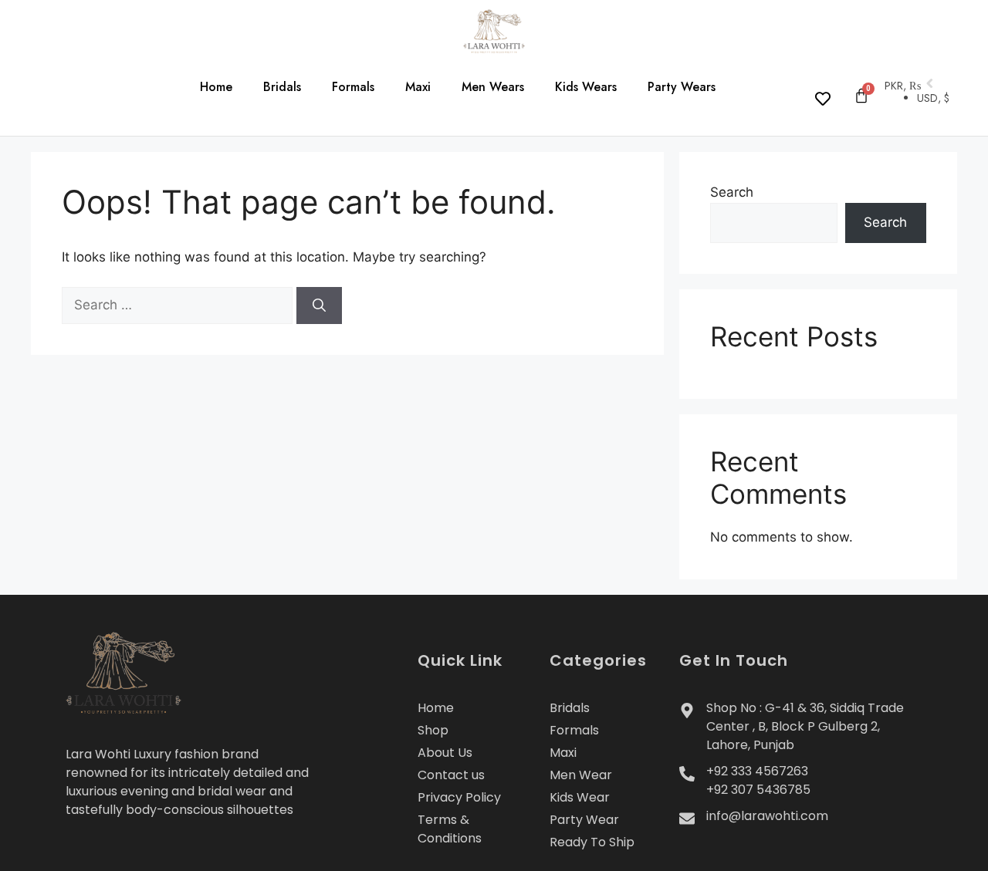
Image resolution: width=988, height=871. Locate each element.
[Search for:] (179, 304)
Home (216, 87)
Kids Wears (586, 87)
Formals (353, 87)
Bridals (282, 87)
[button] (57, 91)
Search (731, 192)
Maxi (418, 87)
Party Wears (682, 87)
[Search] (319, 305)
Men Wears (493, 87)
